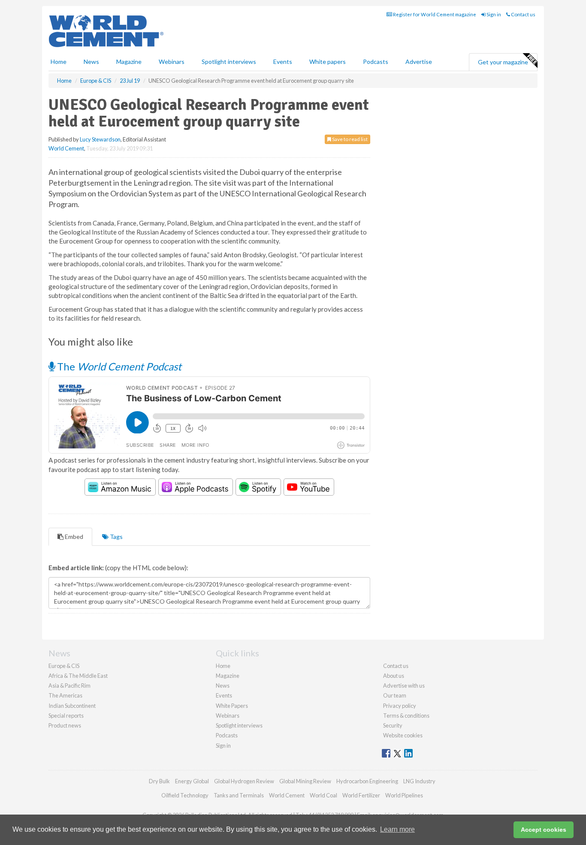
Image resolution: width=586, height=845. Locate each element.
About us (393, 675)
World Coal (323, 795)
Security (392, 725)
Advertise (418, 61)
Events (282, 61)
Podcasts (375, 61)
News (223, 685)
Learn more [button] (397, 829)
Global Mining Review (305, 781)
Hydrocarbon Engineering (367, 781)
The (118, 366)
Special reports (66, 715)
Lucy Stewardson (100, 139)
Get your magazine (503, 62)
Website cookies (403, 735)
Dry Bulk (159, 781)
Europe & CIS (63, 665)
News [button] (91, 61)
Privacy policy (399, 705)
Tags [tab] (116, 536)
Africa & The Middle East (78, 675)
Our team (394, 695)
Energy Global (192, 781)
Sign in (493, 14)
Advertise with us (404, 685)
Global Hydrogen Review (244, 781)
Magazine (129, 61)
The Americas (65, 695)
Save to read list (349, 139)
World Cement (66, 148)
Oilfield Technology (184, 795)
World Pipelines (404, 795)
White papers (327, 61)
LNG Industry (419, 781)
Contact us (522, 14)
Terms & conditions (406, 715)
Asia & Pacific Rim (69, 685)
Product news (64, 725)
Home (58, 61)
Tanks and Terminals (239, 795)
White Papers (232, 705)
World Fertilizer (361, 795)
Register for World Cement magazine (434, 14)
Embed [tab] (73, 536)
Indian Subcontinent (72, 705)
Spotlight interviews (229, 61)
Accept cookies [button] (543, 829)
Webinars (171, 61)
